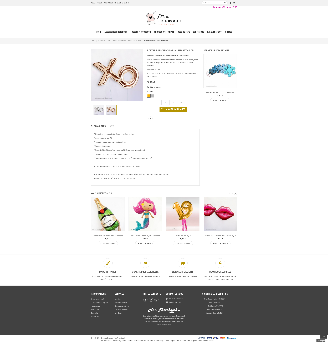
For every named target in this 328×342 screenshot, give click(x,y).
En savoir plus (98, 126)
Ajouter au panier (220, 100)
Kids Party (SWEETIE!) (214, 309)
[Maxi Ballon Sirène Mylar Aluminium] (145, 214)
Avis (112, 126)
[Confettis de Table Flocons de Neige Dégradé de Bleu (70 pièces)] (220, 71)
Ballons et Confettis (119, 41)
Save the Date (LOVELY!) (214, 313)
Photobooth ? (95, 309)
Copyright (94, 313)
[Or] (148, 95)
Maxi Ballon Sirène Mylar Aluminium (145, 235)
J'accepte (321, 341)
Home (93, 41)
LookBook (118, 313)
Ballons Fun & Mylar (134, 41)
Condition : (151, 87)
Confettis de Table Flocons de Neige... (220, 93)
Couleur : (150, 91)
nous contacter (178, 73)
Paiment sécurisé (121, 302)
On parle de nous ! (97, 299)
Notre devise (95, 306)
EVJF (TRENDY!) (214, 302)
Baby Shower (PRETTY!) (215, 306)
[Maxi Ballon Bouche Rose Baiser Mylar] (220, 214)
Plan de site (95, 316)
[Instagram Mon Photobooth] (156, 300)
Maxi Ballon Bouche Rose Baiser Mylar (220, 235)
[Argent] (152, 95)
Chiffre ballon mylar (183, 235)
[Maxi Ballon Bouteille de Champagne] (108, 214)
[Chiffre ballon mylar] (183, 214)
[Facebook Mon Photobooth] (145, 300)
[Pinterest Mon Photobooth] (151, 300)
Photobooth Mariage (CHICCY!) (214, 299)
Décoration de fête (104, 41)
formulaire (179, 299)
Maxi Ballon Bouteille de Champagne (108, 235)
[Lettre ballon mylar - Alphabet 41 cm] (99, 110)
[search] (225, 3)
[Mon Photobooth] (164, 18)
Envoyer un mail (175, 302)
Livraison (118, 299)
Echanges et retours (122, 306)
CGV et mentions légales (99, 302)
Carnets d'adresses (121, 309)
